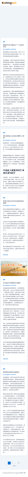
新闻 (4, 41)
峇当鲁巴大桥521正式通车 (12, 283)
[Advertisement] (14, 21)
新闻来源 (5, 254)
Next (15, 465)
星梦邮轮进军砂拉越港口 (11, 372)
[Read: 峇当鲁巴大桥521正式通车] (14, 268)
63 (18, 463)
